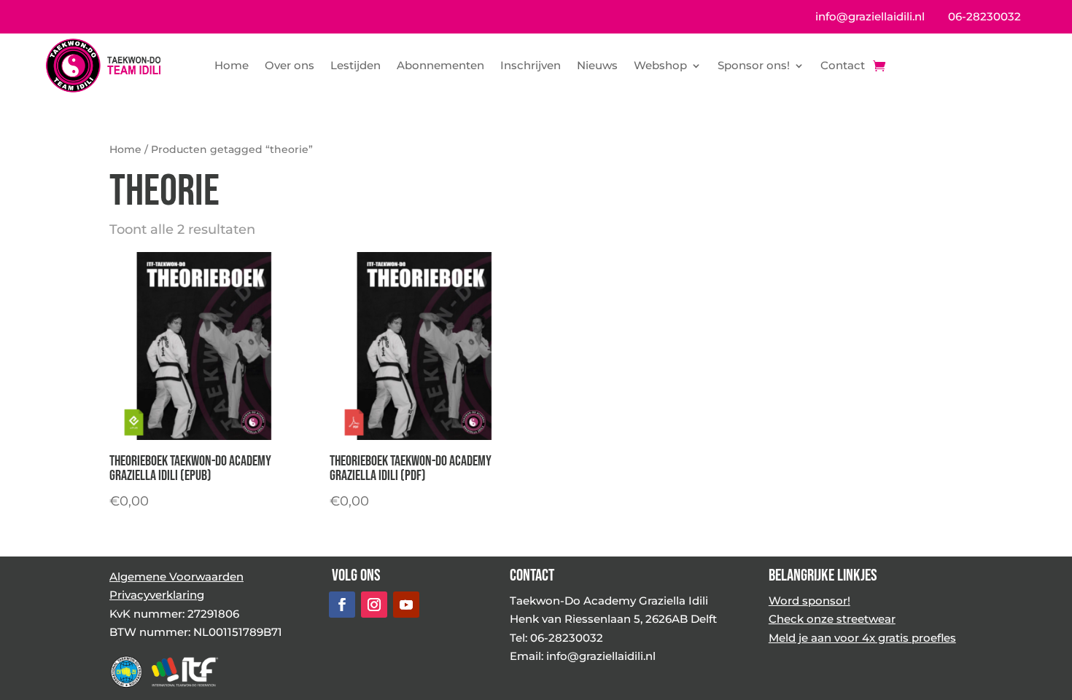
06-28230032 (984, 16)
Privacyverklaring (156, 595)
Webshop (660, 65)
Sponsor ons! (754, 65)
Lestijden (355, 65)
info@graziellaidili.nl (870, 16)
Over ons (289, 65)
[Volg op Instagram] (374, 604)
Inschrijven (530, 65)
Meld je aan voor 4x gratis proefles (862, 638)
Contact (842, 65)
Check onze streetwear (832, 619)
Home (231, 65)
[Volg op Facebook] (342, 604)
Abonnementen (440, 65)
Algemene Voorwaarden (176, 576)
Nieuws (597, 65)
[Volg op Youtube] (406, 604)
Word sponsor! (809, 600)
